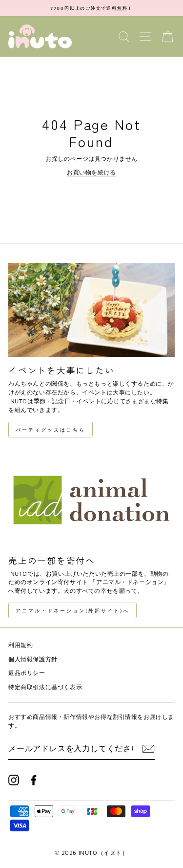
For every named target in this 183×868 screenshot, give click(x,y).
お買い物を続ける (91, 172)
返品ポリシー (26, 673)
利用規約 (20, 645)
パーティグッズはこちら (50, 430)
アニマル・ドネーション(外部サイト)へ (72, 610)
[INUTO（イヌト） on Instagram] (13, 780)
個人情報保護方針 (33, 659)
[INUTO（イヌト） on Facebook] (33, 780)
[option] (91, 8)
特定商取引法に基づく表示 (45, 687)
